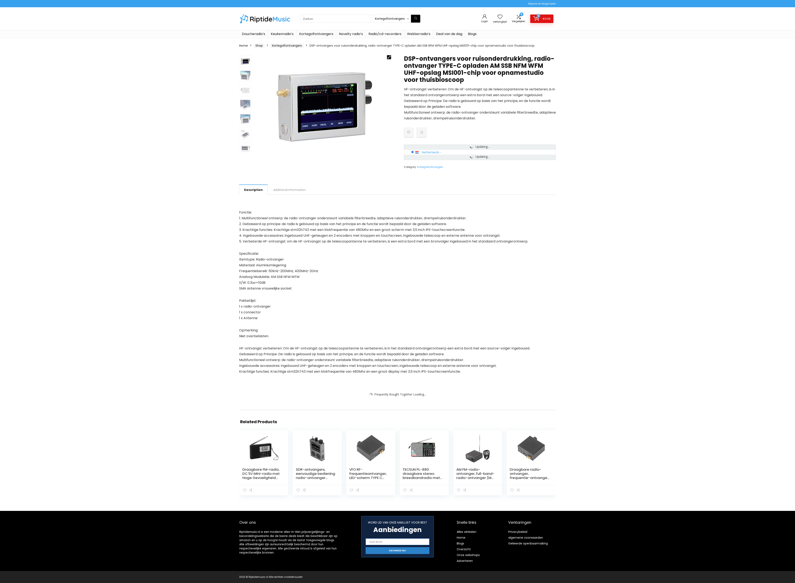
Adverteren (465, 561)
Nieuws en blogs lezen (542, 3)
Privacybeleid (517, 532)
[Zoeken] (415, 19)
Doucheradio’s (253, 34)
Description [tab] (253, 190)
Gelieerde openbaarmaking (528, 543)
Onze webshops (468, 555)
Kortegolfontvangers (316, 34)
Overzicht (464, 549)
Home (243, 46)
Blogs (472, 34)
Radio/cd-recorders (385, 34)
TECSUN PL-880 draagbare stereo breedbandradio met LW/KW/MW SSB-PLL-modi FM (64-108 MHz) (422, 477)
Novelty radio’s (351, 34)
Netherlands (430, 152)
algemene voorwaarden (525, 538)
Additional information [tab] (289, 190)
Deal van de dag (449, 34)
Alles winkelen (466, 532)
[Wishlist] (499, 17)
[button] (389, 57)
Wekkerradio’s (418, 34)
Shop (259, 46)
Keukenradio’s (282, 34)
